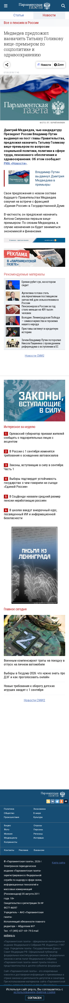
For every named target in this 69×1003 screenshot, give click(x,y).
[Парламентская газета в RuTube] (66, 801)
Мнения (8, 833)
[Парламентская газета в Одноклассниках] (61, 801)
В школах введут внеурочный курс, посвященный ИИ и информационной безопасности (30, 514)
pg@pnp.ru (9, 935)
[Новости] (44, 65)
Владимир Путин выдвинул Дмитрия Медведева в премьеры (49, 178)
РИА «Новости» (15, 163)
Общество (9, 813)
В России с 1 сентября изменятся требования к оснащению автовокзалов (31, 453)
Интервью (39, 837)
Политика (9, 809)
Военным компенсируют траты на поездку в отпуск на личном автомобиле (34, 662)
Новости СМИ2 (34, 355)
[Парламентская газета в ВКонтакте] (53, 801)
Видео (7, 825)
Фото (6, 829)
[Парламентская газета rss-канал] (48, 801)
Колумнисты (10, 842)
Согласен (34, 997)
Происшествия (11, 817)
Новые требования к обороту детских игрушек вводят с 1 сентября (29, 688)
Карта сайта (58, 862)
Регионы (38, 833)
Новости (49, 15)
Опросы (38, 825)
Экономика (39, 809)
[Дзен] (58, 65)
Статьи (18, 15)
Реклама (23, 850)
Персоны (38, 829)
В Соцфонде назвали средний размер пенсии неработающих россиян (32, 498)
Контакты (9, 850)
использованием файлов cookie (34, 992)
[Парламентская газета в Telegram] (57, 801)
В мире (37, 813)
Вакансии (39, 850)
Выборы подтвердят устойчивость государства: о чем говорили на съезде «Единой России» (31, 482)
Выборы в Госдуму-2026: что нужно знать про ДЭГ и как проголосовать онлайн (34, 675)
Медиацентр (10, 837)
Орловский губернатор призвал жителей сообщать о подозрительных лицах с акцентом (34, 437)
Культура (38, 817)
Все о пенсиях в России (21, 22)
